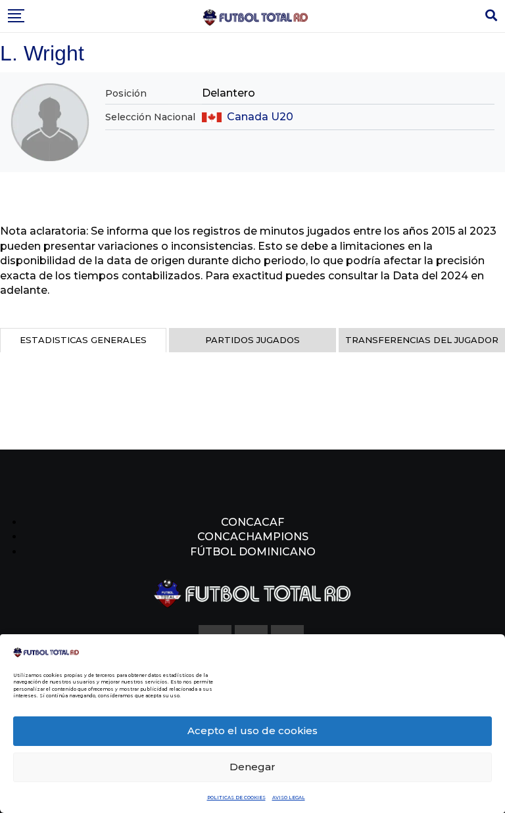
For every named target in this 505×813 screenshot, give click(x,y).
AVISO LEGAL (288, 798)
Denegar (252, 766)
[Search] (491, 16)
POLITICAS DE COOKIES (236, 798)
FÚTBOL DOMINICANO (253, 552)
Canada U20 (260, 116)
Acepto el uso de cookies (252, 730)
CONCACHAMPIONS (252, 536)
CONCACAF (252, 522)
